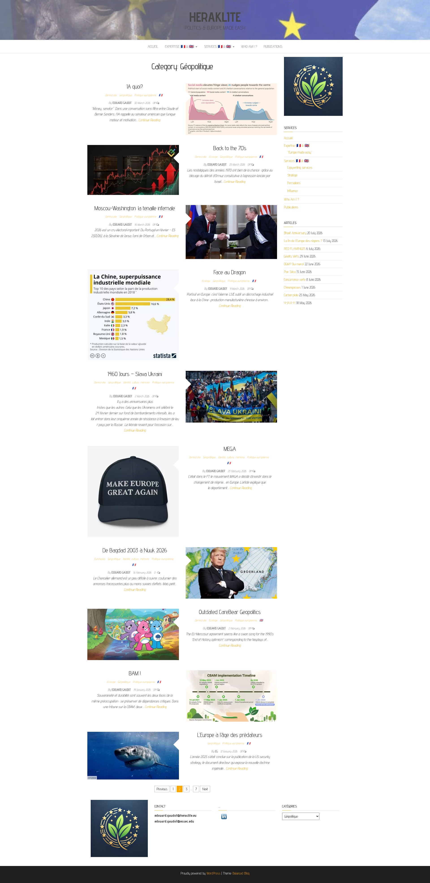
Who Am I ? (249, 46)
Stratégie (292, 175)
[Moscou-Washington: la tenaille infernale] (231, 231)
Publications (273, 46)
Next (205, 789)
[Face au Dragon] (133, 314)
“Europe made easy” (299, 152)
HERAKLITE (215, 17)
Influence (292, 191)
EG (217, 751)
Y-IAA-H (289, 303)
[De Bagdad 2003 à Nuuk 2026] (231, 572)
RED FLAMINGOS (294, 248)
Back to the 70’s (229, 148)
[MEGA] (133, 491)
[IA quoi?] (231, 109)
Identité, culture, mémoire (136, 382)
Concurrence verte (294, 279)
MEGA (230, 448)
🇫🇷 (160, 95)
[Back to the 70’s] (133, 169)
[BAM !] (231, 695)
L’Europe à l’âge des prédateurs (229, 734)
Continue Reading (149, 120)
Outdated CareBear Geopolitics (230, 611)
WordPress (213, 873)
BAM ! (135, 673)
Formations (293, 183)
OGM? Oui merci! (294, 264)
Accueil (153, 46)
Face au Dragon (230, 272)
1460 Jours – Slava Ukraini (135, 373)
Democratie (111, 95)
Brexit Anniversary (295, 233)
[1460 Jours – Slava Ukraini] (231, 396)
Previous (162, 789)
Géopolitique (125, 95)
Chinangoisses (292, 287)
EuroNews (99, 559)
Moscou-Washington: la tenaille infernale (135, 208)
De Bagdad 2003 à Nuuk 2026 (135, 550)
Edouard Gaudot (122, 103)
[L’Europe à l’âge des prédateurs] (133, 755)
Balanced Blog (240, 873)
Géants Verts (291, 256)
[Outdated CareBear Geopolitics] (133, 634)
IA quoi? (135, 86)
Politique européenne (145, 95)
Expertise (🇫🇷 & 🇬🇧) (180, 46)
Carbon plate (291, 295)
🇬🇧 (261, 620)
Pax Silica (290, 272)
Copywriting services (299, 167)
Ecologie (213, 156)
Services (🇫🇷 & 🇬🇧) (218, 46)
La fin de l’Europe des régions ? (303, 241)
